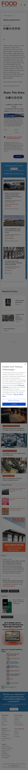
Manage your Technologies (14, 400)
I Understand (14, 404)
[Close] (25, 364)
